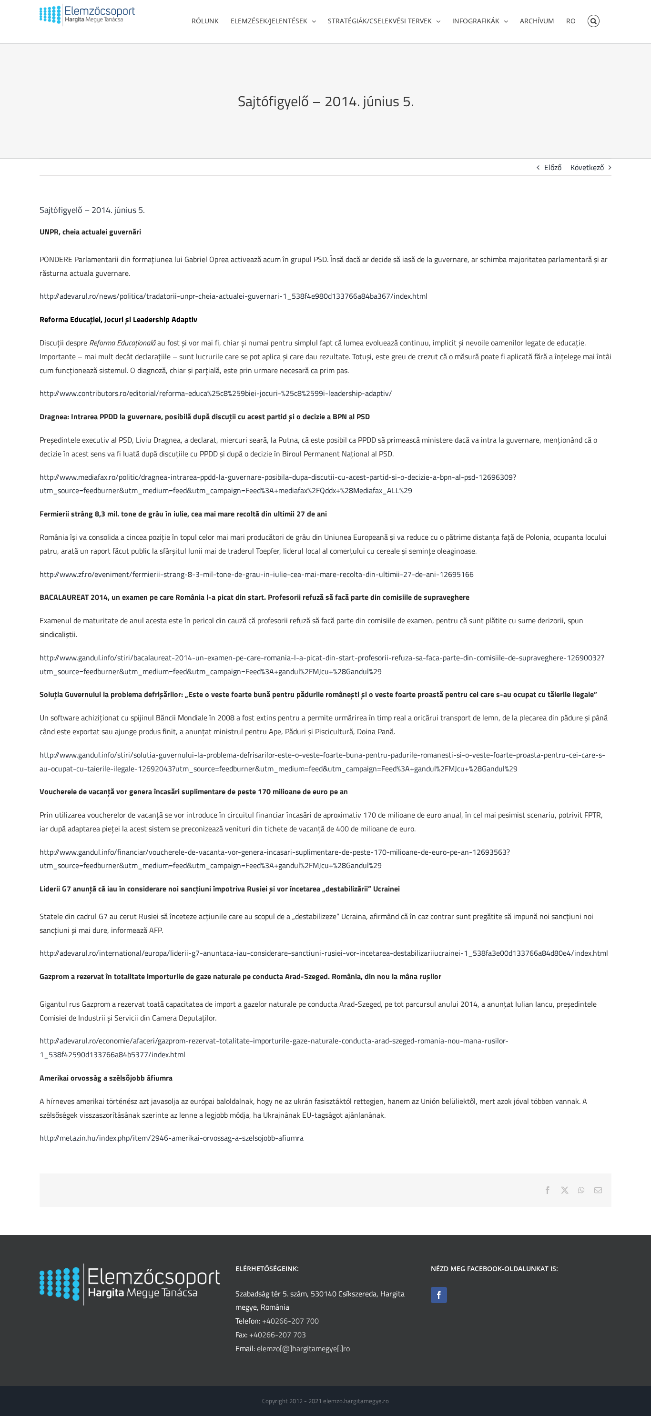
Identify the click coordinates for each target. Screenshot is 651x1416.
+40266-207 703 (277, 1334)
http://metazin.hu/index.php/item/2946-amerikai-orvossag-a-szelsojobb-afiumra (172, 1137)
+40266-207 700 (290, 1320)
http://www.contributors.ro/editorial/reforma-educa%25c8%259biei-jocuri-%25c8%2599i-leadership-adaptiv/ (216, 393)
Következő (587, 167)
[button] (594, 20)
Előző (552, 167)
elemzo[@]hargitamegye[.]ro (303, 1348)
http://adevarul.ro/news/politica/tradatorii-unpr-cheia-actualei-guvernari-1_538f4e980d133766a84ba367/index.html (233, 296)
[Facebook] (439, 1295)
